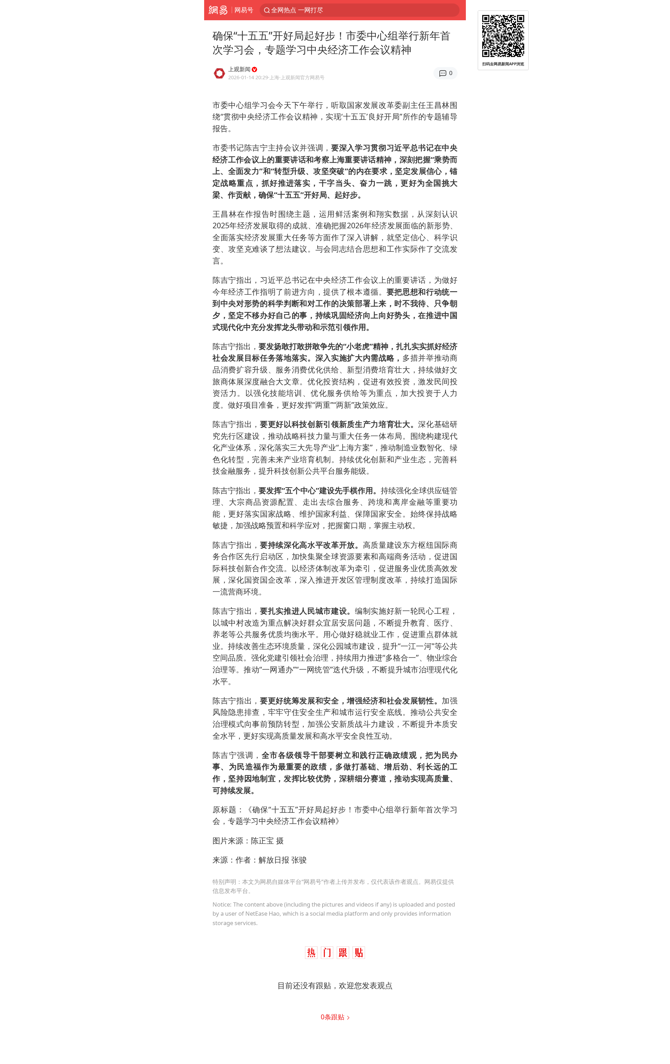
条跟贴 (333, 1016)
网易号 (243, 10)
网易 (218, 10)
